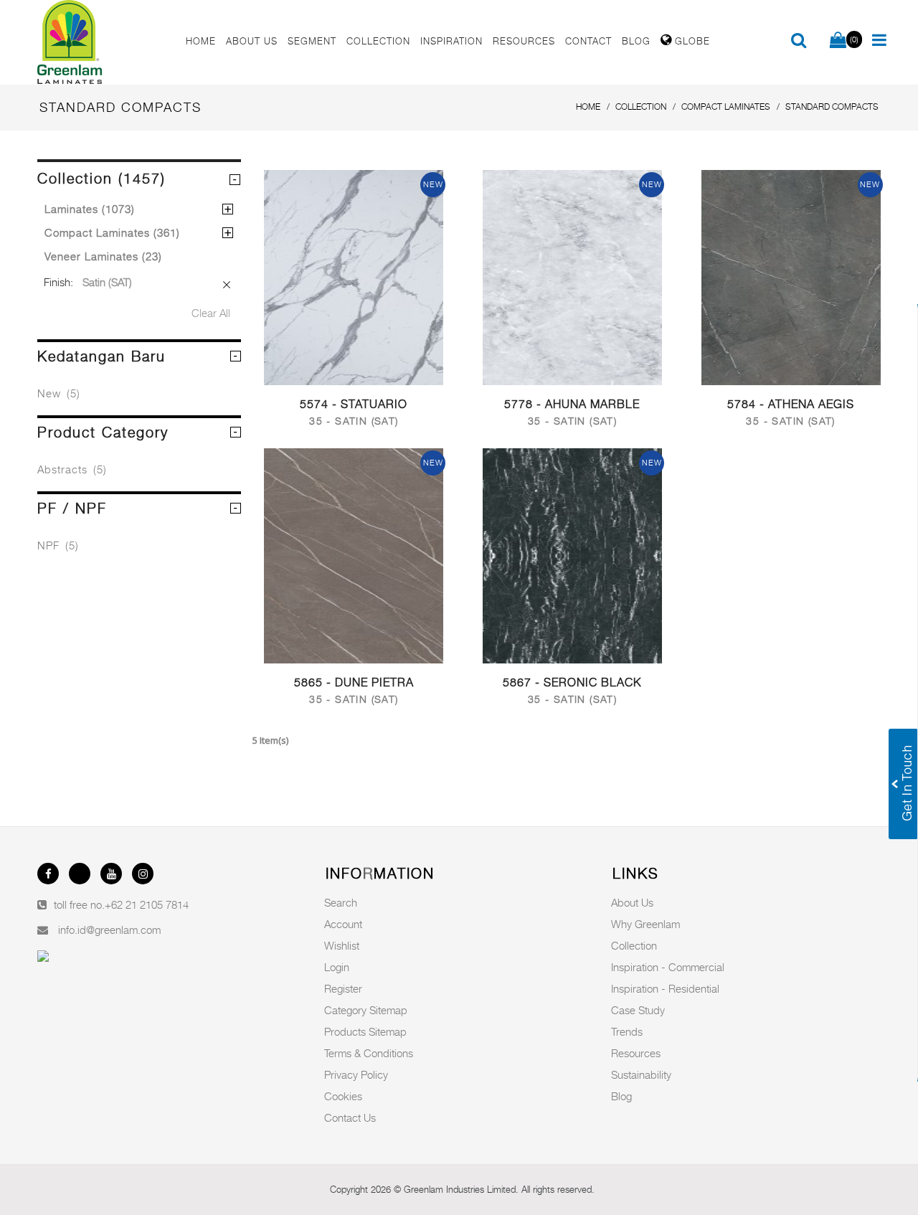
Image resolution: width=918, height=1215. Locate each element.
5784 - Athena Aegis (790, 404)
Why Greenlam (645, 923)
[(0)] (838, 40)
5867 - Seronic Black (572, 682)
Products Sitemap (365, 1031)
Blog (621, 1095)
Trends (627, 1031)
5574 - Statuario (353, 404)
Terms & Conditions (368, 1052)
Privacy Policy (356, 1074)
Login (336, 966)
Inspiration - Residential (665, 988)
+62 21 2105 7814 (147, 904)
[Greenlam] (103, 42)
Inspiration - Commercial (667, 966)
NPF (58, 545)
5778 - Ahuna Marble (572, 404)
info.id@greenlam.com (109, 929)
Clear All (210, 312)
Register (343, 988)
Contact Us (350, 1117)
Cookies (343, 1095)
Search (340, 902)
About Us (632, 902)
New (58, 393)
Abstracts (72, 469)
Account (343, 923)
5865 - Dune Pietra (354, 682)
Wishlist (341, 945)
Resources (636, 1052)
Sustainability (641, 1074)
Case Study (638, 1009)
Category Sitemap (365, 1009)
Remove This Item (227, 285)
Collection (634, 945)
